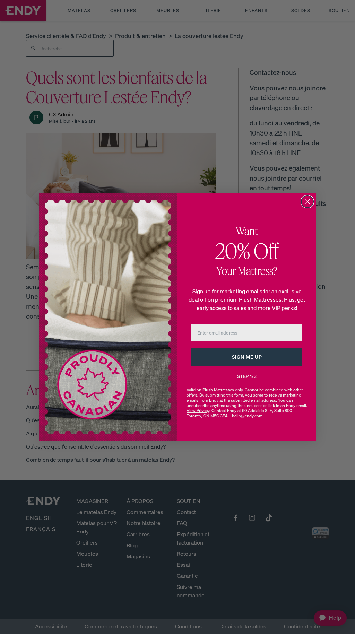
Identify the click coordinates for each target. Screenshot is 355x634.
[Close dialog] (307, 202)
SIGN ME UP (247, 357)
